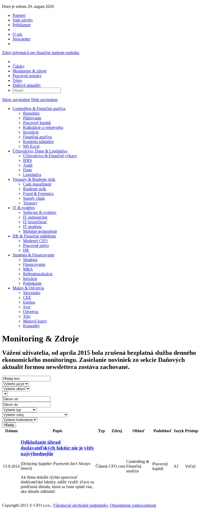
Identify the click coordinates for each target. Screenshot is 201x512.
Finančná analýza (37, 137)
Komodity (31, 326)
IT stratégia (32, 226)
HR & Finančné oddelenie (34, 236)
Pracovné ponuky (27, 75)
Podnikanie (32, 283)
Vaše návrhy (23, 20)
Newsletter (21, 39)
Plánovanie (32, 118)
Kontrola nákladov (38, 141)
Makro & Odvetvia (28, 288)
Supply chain (34, 198)
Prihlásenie (22, 25)
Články (19, 66)
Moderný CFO (35, 241)
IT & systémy (24, 207)
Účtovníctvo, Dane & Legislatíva (40, 151)
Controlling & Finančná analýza (39, 108)
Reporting (31, 113)
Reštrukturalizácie (38, 274)
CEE (27, 297)
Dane (27, 170)
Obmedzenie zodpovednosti (133, 505)
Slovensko (31, 293)
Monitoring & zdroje (30, 71)
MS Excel (31, 146)
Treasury (30, 203)
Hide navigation (44, 99)
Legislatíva (32, 174)
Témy (17, 80)
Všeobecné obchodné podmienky (80, 505)
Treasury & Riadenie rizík (34, 179)
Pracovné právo (36, 245)
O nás (17, 34)
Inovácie (30, 278)
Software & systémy (40, 212)
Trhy (27, 316)
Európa (29, 302)
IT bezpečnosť (35, 222)
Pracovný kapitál (37, 122)
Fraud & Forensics (38, 193)
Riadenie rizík (34, 189)
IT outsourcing (35, 217)
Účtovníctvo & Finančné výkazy (50, 156)
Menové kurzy (35, 321)
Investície (31, 132)
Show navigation (16, 99)
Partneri (19, 15)
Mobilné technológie (40, 231)
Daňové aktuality (27, 85)
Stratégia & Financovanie (33, 255)
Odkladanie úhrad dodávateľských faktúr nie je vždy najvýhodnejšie (57, 447)
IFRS (27, 160)
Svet (26, 307)
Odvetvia (30, 311)
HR (26, 250)
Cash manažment (37, 184)
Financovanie (34, 264)
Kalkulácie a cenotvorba (43, 127)
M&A (28, 269)
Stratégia (30, 259)
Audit (27, 165)
